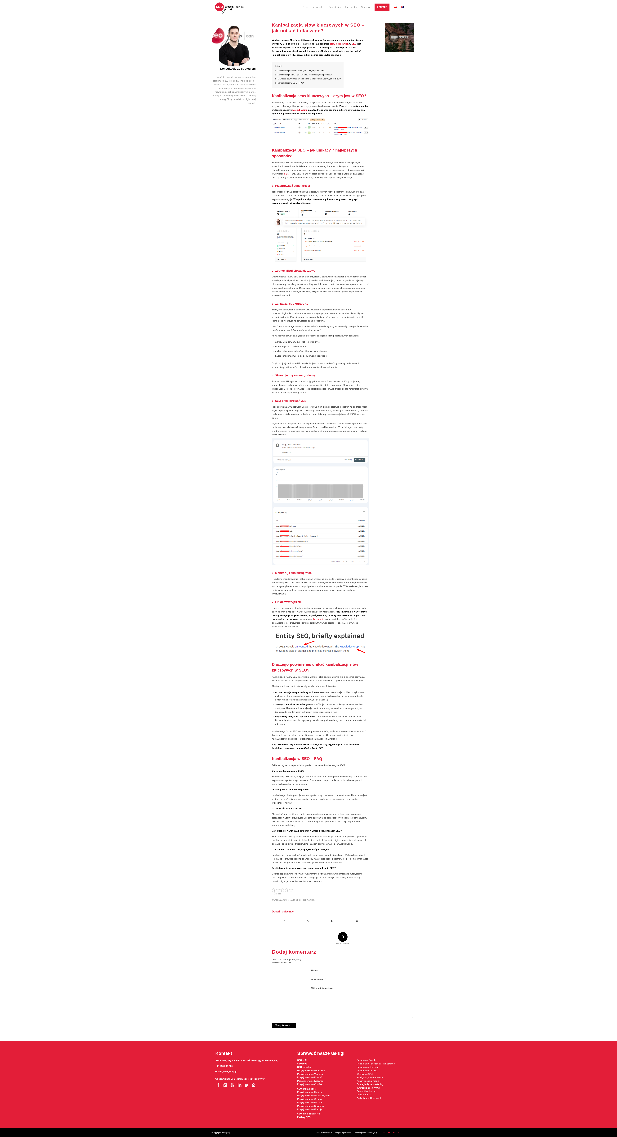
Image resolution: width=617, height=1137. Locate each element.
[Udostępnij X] (308, 921)
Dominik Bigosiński (306, 900)
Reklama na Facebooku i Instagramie (376, 1063)
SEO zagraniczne (306, 1088)
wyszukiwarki (299, 110)
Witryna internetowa (322, 988)
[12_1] (399, 37)
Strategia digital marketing (370, 1084)
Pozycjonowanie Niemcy (309, 1092)
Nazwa (315, 970)
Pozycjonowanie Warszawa (311, 1070)
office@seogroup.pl (226, 1071)
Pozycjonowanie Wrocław (310, 1074)
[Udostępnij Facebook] (284, 921)
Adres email (318, 979)
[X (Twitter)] (246, 1085)
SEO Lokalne (304, 1067)
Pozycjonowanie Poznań (309, 1077)
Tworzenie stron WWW (368, 1087)
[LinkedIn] (239, 1085)
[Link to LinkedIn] (393, 1132)
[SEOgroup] (229, 7)
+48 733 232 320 (224, 1066)
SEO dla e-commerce (308, 1113)
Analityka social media (368, 1081)
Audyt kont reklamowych (369, 1098)
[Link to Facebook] (384, 1132)
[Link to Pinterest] (403, 1132)
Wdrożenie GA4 (365, 1074)
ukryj (278, 66)
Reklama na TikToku (367, 1070)
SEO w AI (302, 1060)
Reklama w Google (366, 1060)
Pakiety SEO (304, 1117)
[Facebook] (218, 1085)
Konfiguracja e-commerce (370, 1077)
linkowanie (318, 619)
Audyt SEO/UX (364, 1094)
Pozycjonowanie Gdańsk (309, 1084)
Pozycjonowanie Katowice (310, 1081)
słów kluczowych (339, 43)
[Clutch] (253, 1085)
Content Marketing (366, 1091)
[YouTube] (232, 1085)
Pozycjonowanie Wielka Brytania (313, 1095)
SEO (354, 43)
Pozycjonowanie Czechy (309, 1099)
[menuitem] (305, 7)
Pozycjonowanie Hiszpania (310, 1102)
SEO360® (302, 1063)
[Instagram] (225, 1085)
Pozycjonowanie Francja (309, 1109)
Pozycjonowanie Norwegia (310, 1106)
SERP (287, 173)
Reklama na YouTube (368, 1067)
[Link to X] (398, 1132)
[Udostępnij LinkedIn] (332, 921)
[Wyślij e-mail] (357, 921)
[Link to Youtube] (388, 1132)
